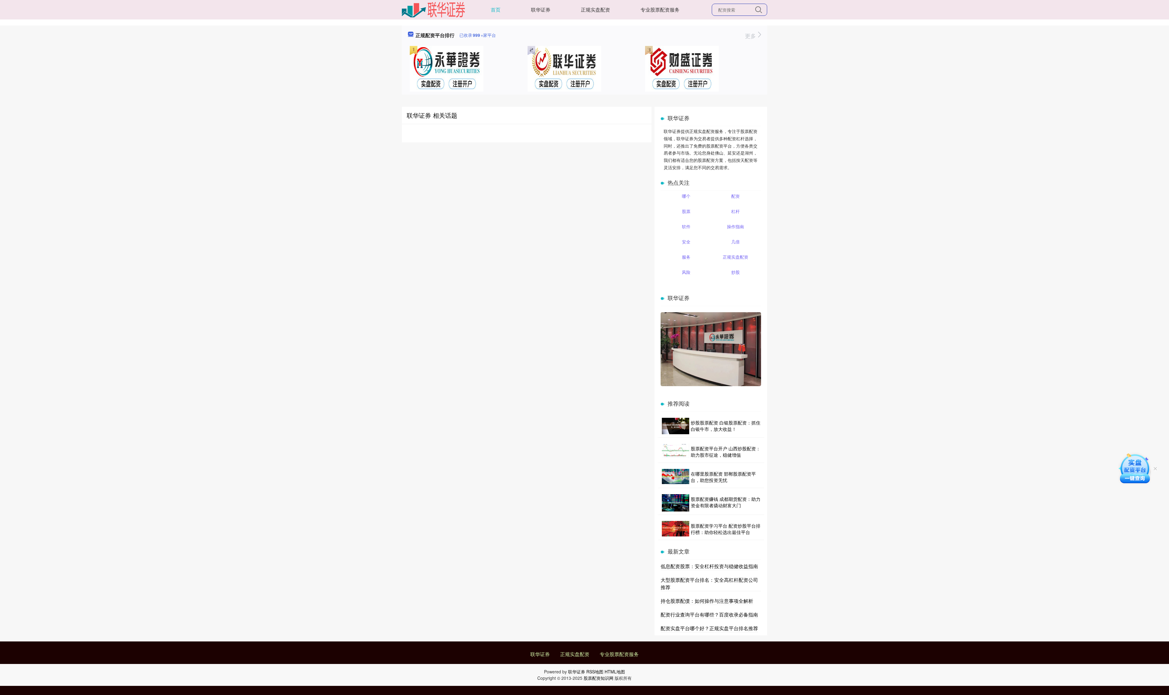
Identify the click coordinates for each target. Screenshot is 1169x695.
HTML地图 (615, 672)
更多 (751, 36)
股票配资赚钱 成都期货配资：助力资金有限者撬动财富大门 (725, 502)
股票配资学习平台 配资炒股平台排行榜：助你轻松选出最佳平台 (725, 528)
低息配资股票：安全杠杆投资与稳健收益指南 (709, 566)
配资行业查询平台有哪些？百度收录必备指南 (709, 614)
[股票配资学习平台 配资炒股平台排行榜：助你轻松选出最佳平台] (675, 529)
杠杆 (735, 211)
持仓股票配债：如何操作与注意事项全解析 (707, 600)
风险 (686, 272)
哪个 (686, 196)
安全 (686, 242)
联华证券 (540, 9)
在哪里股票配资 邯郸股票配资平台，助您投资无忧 (723, 476)
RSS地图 (594, 672)
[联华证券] (433, 9)
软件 (686, 226)
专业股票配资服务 (660, 9)
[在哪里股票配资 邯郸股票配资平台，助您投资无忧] (675, 477)
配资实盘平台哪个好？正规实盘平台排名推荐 (709, 628)
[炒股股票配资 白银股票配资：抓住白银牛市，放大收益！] (675, 426)
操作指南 (735, 226)
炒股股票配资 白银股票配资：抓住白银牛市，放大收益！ (725, 425)
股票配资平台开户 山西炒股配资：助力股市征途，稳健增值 (725, 451)
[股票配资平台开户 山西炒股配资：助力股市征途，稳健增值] (675, 451)
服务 (686, 257)
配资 (735, 196)
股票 (686, 211)
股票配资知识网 (598, 678)
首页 (495, 9)
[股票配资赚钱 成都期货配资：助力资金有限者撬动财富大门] (675, 503)
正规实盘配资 (595, 9)
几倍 (735, 242)
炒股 (735, 272)
